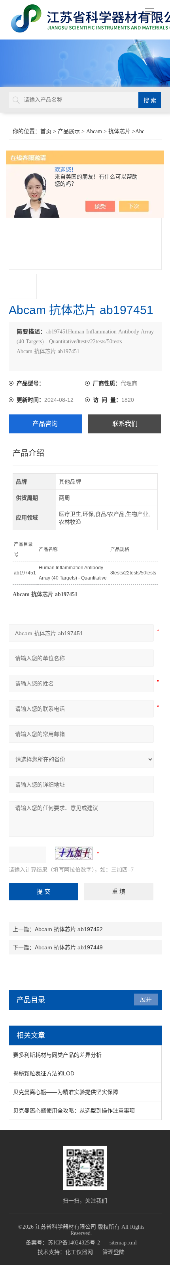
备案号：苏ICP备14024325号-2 (63, 1243)
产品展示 (69, 131)
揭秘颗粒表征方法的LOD (43, 1073)
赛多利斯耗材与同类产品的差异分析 (57, 1055)
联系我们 (125, 423)
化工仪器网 (79, 1252)
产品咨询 (45, 423)
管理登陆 (113, 1252)
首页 (45, 131)
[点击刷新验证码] (74, 853)
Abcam (94, 131)
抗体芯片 (119, 131)
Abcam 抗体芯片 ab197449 (69, 947)
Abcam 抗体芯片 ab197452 (69, 929)
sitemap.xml (123, 1243)
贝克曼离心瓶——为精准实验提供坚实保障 (65, 1092)
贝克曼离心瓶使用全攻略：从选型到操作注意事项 (74, 1110)
